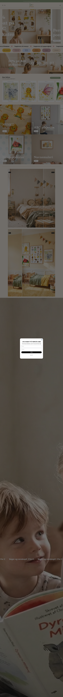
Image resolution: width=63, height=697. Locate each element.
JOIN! (31, 352)
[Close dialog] (42, 339)
